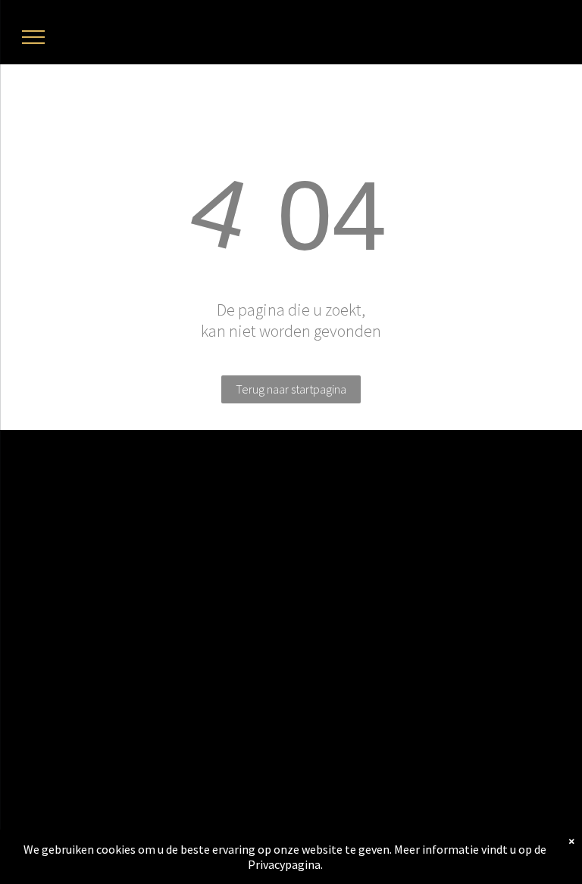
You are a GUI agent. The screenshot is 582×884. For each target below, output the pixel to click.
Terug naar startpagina (291, 389)
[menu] (33, 37)
